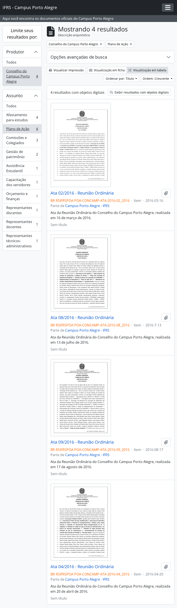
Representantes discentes (22, 210)
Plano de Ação (22, 129)
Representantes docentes (22, 224)
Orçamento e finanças (22, 196)
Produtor (15, 52)
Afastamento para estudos (22, 117)
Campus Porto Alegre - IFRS (87, 205)
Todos (11, 62)
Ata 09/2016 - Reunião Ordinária (82, 442)
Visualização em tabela (149, 70)
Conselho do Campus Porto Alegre (22, 76)
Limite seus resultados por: (22, 34)
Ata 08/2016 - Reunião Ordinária (82, 317)
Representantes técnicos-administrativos (22, 240)
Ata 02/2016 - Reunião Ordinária (82, 193)
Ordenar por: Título (120, 78)
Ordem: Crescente (156, 78)
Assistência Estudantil (22, 168)
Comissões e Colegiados (22, 140)
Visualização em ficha (109, 70)
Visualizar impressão (68, 70)
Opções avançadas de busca (79, 57)
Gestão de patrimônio (22, 154)
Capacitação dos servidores (22, 182)
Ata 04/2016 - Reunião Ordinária (82, 566)
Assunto (14, 95)
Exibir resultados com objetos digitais (141, 92)
